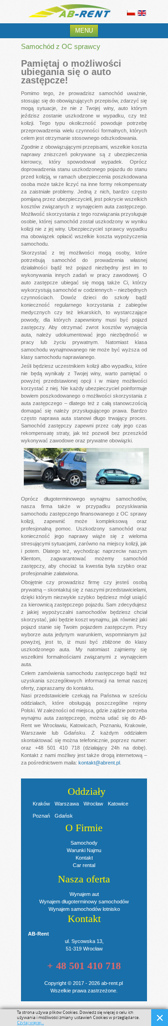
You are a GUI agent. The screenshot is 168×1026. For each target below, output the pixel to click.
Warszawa (67, 803)
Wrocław (93, 803)
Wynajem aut (84, 894)
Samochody (84, 843)
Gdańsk (64, 816)
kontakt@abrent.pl (99, 762)
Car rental (84, 865)
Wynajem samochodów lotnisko (84, 909)
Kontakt (84, 858)
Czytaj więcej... (30, 1022)
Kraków (41, 803)
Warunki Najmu (84, 850)
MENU (84, 30)
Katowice (118, 803)
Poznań (41, 816)
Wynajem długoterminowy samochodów (84, 901)
